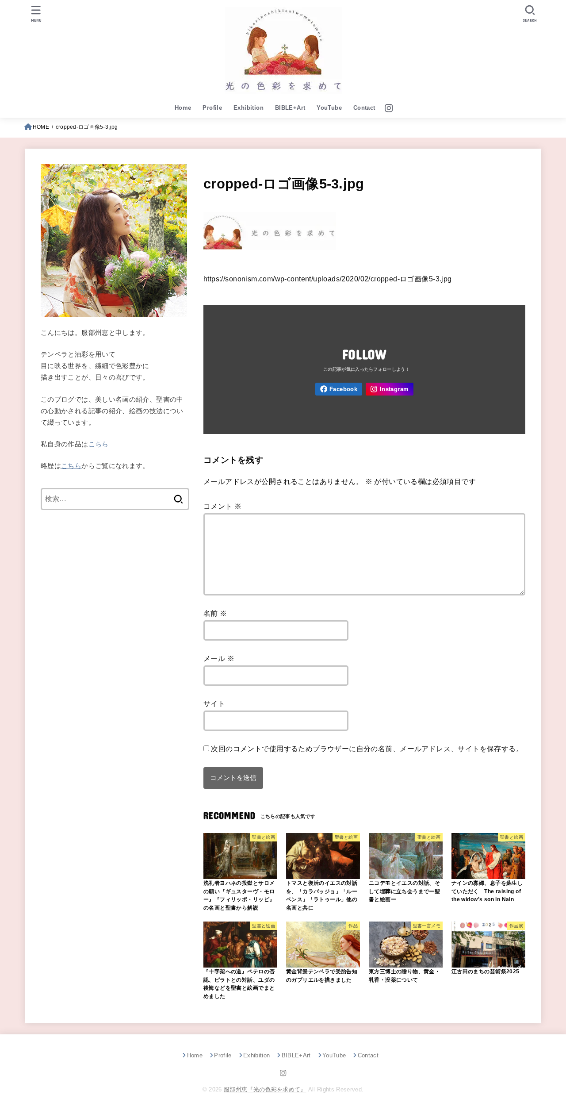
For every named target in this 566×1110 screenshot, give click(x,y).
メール (218, 658)
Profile (212, 107)
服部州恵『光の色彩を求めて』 (265, 1089)
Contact (364, 107)
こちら (98, 444)
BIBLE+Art (290, 107)
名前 (215, 613)
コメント (222, 506)
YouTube (329, 107)
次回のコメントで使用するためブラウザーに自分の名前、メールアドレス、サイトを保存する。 (367, 749)
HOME (41, 127)
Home (183, 107)
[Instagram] (389, 108)
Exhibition (248, 107)
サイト (214, 703)
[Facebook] (338, 389)
